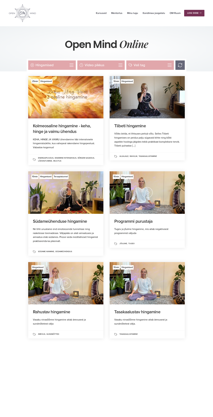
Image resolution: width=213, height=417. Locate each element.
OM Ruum (175, 13)
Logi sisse (193, 13)
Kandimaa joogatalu (154, 13)
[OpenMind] (22, 13)
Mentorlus (116, 13)
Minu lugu (132, 13)
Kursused (101, 13)
